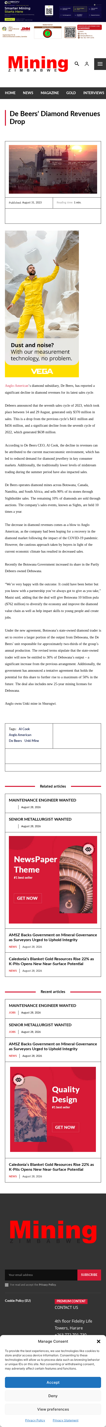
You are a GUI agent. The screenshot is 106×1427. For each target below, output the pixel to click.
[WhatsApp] (48, 216)
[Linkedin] (14, 216)
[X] (36, 216)
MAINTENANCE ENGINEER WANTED (42, 800)
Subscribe (89, 1274)
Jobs (12, 807)
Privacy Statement (65, 1420)
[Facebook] (25, 216)
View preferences (53, 1409)
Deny (53, 1396)
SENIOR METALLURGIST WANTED (40, 819)
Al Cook (24, 729)
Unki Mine (31, 741)
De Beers (15, 741)
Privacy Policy (35, 1420)
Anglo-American (16, 386)
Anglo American (20, 735)
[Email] (59, 216)
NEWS (10, 132)
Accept (53, 1382)
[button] (98, 1341)
